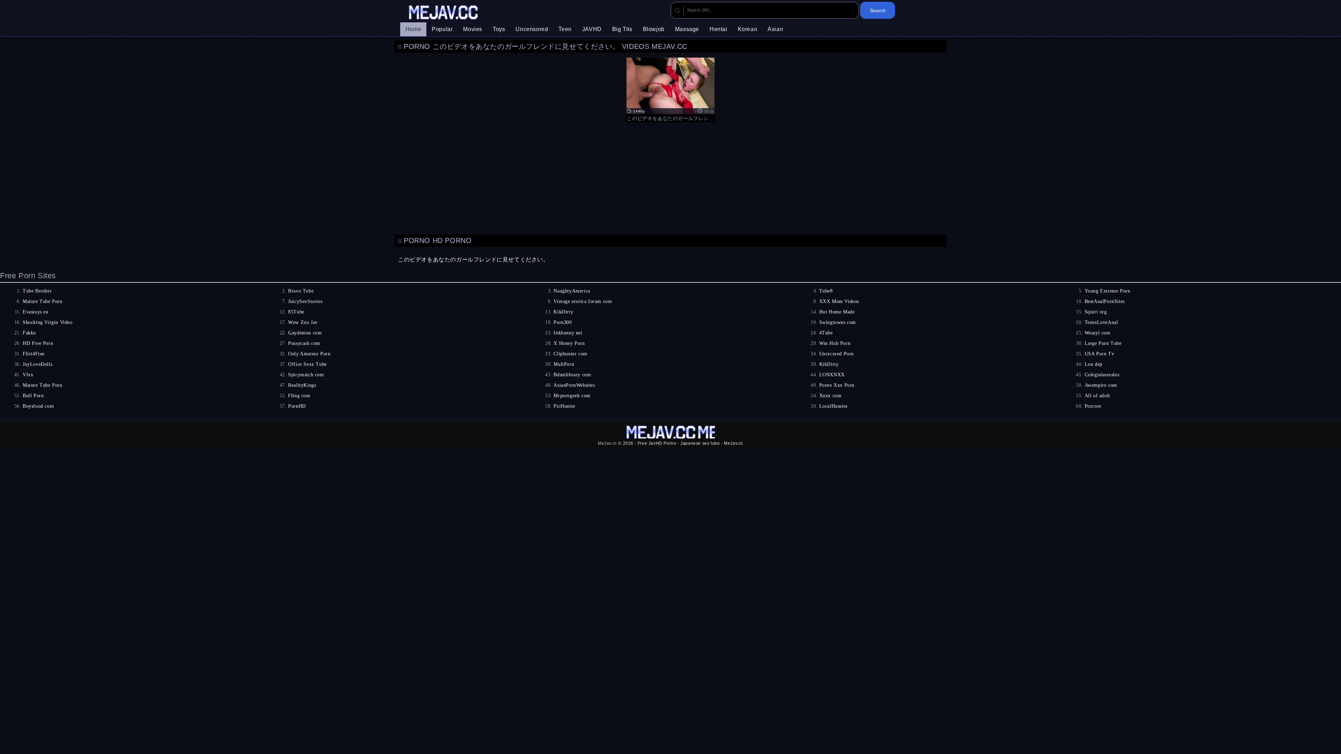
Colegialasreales (1102, 374)
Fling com (299, 395)
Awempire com (1101, 385)
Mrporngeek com (572, 395)
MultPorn (564, 364)
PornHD (297, 406)
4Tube (826, 332)
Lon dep (1093, 364)
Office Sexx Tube (307, 364)
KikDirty (563, 312)
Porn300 (563, 322)
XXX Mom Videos (839, 301)
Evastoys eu (36, 312)
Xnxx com (830, 395)
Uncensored (531, 29)
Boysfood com (38, 406)
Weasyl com (1098, 332)
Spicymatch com (306, 374)
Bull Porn (33, 395)
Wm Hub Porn (835, 343)
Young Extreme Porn (1107, 291)
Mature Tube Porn (43, 301)
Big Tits (622, 29)
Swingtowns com (837, 322)
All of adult (1097, 395)
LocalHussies (833, 406)
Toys (499, 29)
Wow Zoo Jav (303, 322)
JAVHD (592, 29)
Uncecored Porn (836, 353)
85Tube (296, 312)
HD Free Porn (38, 343)
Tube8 (826, 291)
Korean (747, 29)
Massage (687, 29)
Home (413, 29)
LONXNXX (832, 374)
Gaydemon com (305, 332)
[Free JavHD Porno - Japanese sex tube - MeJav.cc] (444, 13)
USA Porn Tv (1099, 353)
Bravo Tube (301, 291)
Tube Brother (37, 291)
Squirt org (1096, 312)
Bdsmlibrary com (572, 374)
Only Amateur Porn (309, 353)
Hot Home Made (837, 312)
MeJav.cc (607, 443)
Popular (442, 29)
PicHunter (564, 406)
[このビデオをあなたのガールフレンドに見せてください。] (670, 89)
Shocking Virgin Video (48, 322)
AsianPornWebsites (574, 385)
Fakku (29, 332)
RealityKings (302, 385)
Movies (472, 29)
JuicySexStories (305, 301)
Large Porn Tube (1103, 343)
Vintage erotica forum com (583, 301)
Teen (564, 29)
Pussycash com (304, 343)
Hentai (718, 29)
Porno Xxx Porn (837, 385)
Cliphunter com (570, 353)
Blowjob (654, 29)
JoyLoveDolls (37, 364)
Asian (775, 29)
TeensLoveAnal (1101, 322)
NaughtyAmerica (572, 291)
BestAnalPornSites (1105, 301)
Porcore (1093, 406)
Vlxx (28, 374)
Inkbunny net (568, 332)
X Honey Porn (569, 343)
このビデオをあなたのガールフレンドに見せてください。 (473, 260)
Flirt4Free (34, 353)
